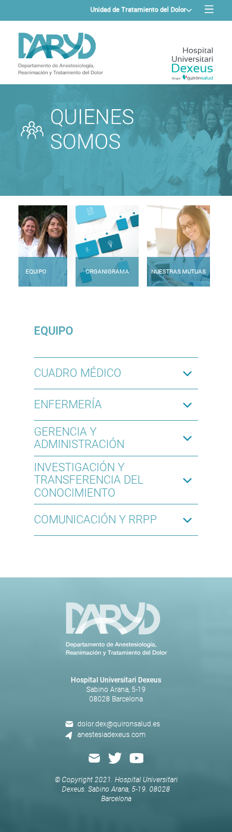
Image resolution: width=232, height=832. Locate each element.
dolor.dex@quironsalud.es (118, 724)
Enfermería (68, 404)
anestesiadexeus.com (111, 735)
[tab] (36, 237)
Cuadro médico (77, 373)
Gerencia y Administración (79, 438)
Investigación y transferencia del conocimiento (88, 480)
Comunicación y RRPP (95, 519)
